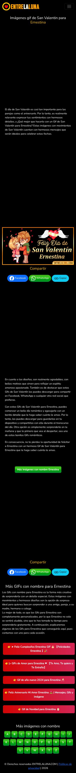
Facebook (20, 278)
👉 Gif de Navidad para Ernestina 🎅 (39, 709)
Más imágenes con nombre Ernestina (38, 469)
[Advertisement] (38, 67)
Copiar (63, 278)
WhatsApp (42, 278)
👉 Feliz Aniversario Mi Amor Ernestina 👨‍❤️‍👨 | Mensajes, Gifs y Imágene (39, 694)
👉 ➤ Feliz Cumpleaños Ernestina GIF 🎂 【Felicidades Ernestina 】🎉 (39, 649)
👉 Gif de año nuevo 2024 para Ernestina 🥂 (39, 680)
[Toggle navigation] (69, 6)
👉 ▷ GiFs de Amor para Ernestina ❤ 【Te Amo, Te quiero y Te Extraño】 (39, 665)
